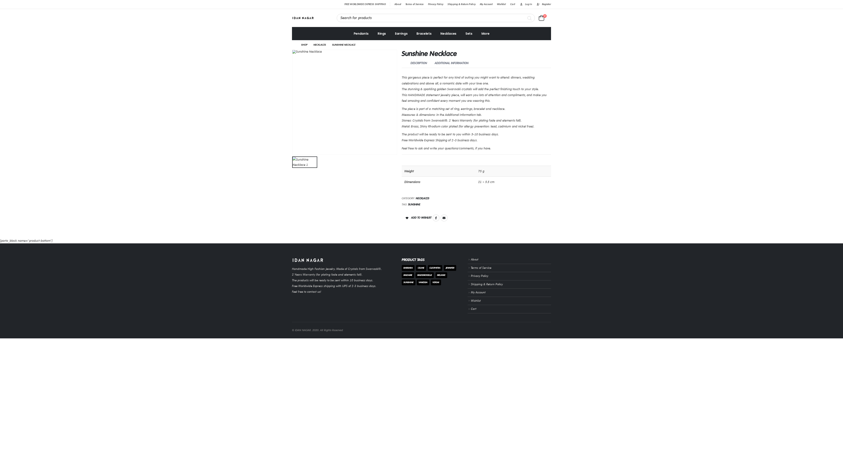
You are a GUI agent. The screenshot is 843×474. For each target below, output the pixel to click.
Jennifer (450, 268)
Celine (421, 268)
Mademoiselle (424, 275)
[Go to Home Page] (293, 45)
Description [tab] (419, 63)
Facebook (436, 217)
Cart (512, 4)
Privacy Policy (435, 4)
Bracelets (423, 33)
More (485, 33)
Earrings (401, 33)
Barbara (408, 268)
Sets (468, 33)
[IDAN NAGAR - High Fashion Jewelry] (303, 18)
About (397, 4)
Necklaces (448, 33)
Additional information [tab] (451, 63)
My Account (486, 4)
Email (444, 217)
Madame (407, 275)
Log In (528, 4)
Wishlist (501, 4)
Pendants (361, 33)
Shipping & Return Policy (462, 4)
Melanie (441, 275)
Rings (382, 33)
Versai (435, 282)
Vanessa (423, 282)
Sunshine (414, 204)
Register (546, 4)
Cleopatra (434, 268)
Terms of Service (414, 4)
